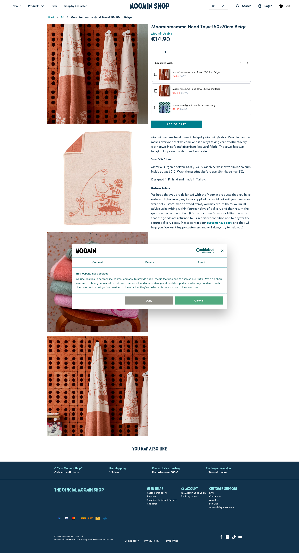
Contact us (215, 496)
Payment (152, 496)
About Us (214, 500)
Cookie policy (132, 540)
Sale (54, 6)
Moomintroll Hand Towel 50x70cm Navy (194, 105)
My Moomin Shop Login (193, 492)
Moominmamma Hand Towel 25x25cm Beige (196, 72)
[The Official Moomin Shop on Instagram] (227, 538)
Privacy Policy (151, 540)
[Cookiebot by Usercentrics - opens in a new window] (199, 250)
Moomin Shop (150, 6)
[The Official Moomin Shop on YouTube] (240, 538)
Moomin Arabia (161, 34)
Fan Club (213, 503)
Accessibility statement (221, 507)
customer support (219, 223)
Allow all (199, 300)
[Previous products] (240, 63)
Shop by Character (75, 6)
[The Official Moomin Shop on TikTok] (234, 538)
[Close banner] (222, 250)
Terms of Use (171, 540)
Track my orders (189, 496)
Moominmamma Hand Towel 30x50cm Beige (196, 89)
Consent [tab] (97, 262)
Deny (149, 300)
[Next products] (248, 63)
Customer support (157, 492)
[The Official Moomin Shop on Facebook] (221, 538)
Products (33, 6)
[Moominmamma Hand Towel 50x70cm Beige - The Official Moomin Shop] (97, 178)
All (62, 17)
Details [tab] (149, 262)
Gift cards (152, 503)
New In (17, 6)
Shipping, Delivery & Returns (162, 500)
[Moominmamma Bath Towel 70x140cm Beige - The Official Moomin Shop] (97, 74)
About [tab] (201, 262)
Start (50, 17)
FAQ (211, 492)
